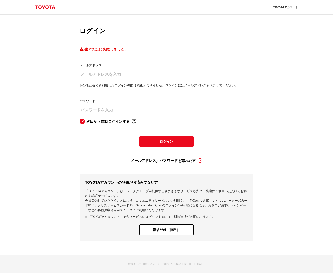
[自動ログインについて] (134, 121)
